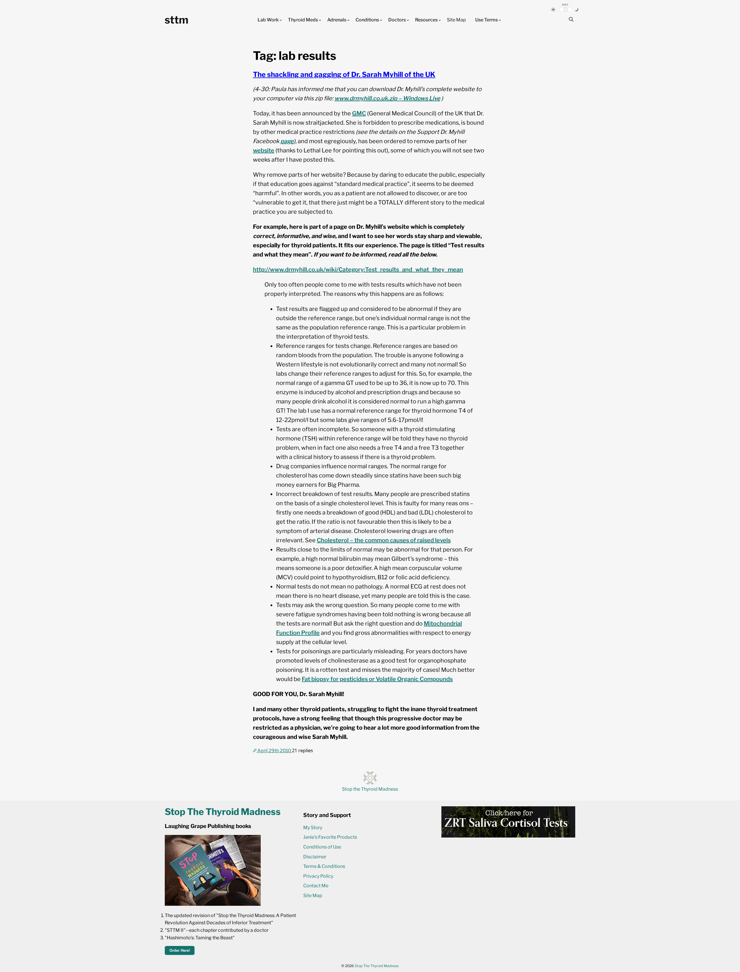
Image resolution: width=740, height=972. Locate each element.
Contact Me (315, 885)
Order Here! (179, 950)
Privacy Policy (318, 876)
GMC (359, 113)
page (287, 141)
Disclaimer (314, 857)
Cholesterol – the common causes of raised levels (384, 540)
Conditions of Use (322, 847)
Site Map (456, 20)
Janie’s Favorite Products (330, 837)
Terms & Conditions (324, 866)
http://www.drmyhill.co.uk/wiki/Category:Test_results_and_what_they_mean (358, 269)
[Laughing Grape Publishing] (213, 904)
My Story (312, 827)
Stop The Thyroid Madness (377, 966)
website (263, 150)
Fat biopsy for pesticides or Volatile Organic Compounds (377, 679)
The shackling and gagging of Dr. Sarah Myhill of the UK (344, 74)
